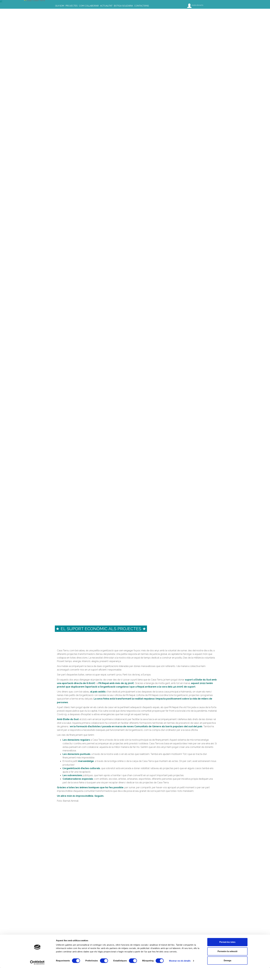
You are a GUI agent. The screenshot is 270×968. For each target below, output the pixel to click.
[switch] (104, 960)
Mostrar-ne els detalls (180, 961)
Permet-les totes (227, 942)
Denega (227, 960)
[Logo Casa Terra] (36, 3)
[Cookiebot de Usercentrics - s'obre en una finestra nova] (37, 962)
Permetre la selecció (227, 951)
